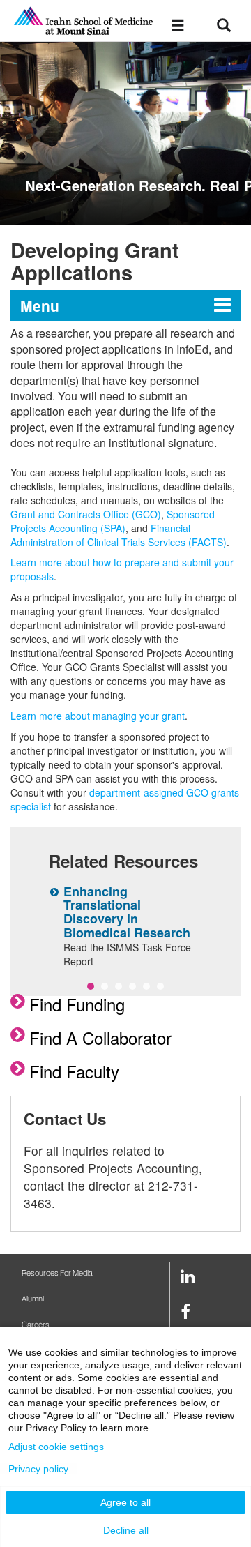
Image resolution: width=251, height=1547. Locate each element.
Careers (36, 1324)
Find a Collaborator (100, 1037)
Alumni (33, 1299)
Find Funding (77, 1004)
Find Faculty (74, 1071)
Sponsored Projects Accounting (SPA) (112, 521)
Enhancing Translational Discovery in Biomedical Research (126, 912)
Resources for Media (57, 1273)
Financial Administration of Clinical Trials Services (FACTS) (118, 535)
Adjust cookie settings (56, 1446)
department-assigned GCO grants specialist (124, 799)
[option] (125, 133)
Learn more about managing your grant (97, 716)
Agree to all (125, 1502)
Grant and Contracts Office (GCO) (85, 514)
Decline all (126, 1530)
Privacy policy (38, 1468)
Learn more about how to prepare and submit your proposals (122, 569)
